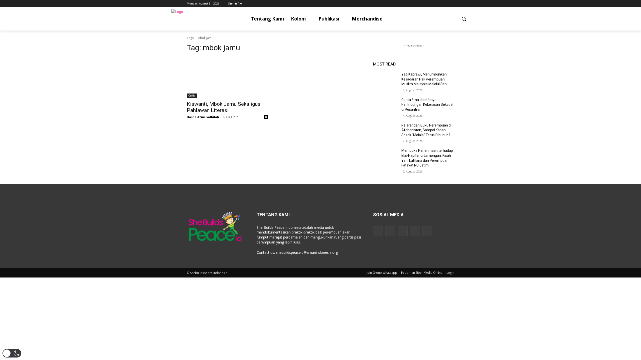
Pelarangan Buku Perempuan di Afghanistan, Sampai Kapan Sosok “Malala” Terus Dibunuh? (426, 130)
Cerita (192, 95)
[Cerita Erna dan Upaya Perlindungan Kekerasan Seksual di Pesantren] (385, 106)
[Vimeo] (444, 3)
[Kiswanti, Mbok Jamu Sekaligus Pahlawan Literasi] (227, 77)
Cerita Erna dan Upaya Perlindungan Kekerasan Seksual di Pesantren (427, 105)
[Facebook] (423, 3)
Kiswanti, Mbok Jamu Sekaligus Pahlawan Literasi (223, 107)
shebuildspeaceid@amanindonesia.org (307, 252)
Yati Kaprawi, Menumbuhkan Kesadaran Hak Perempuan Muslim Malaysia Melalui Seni (424, 79)
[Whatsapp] (427, 231)
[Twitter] (437, 3)
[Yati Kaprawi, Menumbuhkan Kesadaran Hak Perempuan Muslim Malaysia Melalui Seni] (385, 80)
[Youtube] (451, 3)
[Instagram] (430, 3)
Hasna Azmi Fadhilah (203, 117)
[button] (464, 19)
